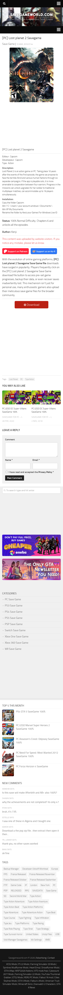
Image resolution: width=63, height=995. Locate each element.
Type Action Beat (11, 907)
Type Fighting (25, 918)
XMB (47, 939)
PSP (5, 890)
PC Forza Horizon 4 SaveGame (32, 766)
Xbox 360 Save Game (16, 642)
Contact (51, 958)
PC (22, 379)
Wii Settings (36, 939)
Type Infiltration (42, 918)
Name (9, 460)
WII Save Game (13, 649)
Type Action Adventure (14, 901)
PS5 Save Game (13, 618)
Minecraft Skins (25, 984)
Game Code (16, 885)
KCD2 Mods (11, 964)
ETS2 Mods (17, 977)
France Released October (15, 879)
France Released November (42, 874)
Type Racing (38, 923)
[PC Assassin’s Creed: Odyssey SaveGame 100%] (8, 743)
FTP (5, 885)
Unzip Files (47, 934)
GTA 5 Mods (23, 981)
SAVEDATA (37, 890)
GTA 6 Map (9, 970)
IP (26, 885)
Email (36, 460)
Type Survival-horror (13, 934)
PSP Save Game (14, 624)
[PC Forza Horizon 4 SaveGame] (8, 770)
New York (45, 885)
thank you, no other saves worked (20, 843)
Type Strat (28, 928)
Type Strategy (42, 928)
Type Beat (50, 912)
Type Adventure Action (32, 912)
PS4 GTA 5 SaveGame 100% (30, 711)
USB (57, 934)
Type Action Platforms (33, 907)
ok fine (5, 853)
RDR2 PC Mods (31, 977)
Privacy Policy (45, 472)
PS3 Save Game (13, 605)
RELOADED (16, 890)
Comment (10, 439)
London (33, 885)
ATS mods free (41, 970)
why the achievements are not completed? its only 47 (30, 802)
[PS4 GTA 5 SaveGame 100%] (8, 715)
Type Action (29, 379)
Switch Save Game (15, 630)
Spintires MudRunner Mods (15, 967)
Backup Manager (11, 868)
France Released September (43, 879)
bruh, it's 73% (9, 811)
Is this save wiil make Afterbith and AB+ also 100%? (29, 792)
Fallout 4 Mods (37, 981)
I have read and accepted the (31, 472)
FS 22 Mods (23, 964)
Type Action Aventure (38, 901)
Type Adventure (11, 912)
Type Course (9, 918)
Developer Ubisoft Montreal (35, 868)
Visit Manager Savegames (15, 939)
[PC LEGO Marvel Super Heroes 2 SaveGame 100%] (8, 729)
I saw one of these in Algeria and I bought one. (26, 821)
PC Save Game (13, 599)
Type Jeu (8, 923)
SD (5, 896)
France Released (18, 874)
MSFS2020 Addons (24, 970)
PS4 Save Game (13, 611)
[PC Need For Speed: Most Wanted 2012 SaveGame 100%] (8, 757)
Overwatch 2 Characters (44, 984)
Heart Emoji (35, 967)
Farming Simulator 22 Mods (27, 974)
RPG (27, 890)
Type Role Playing (12, 928)
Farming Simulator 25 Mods (43, 964)
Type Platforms (22, 923)
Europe (54, 868)
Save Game (51, 890)
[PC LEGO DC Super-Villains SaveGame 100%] (16, 397)
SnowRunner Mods (50, 967)
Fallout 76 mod (46, 977)
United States (32, 934)
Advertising (41, 958)
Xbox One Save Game (16, 636)
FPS (5, 874)
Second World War (18, 896)
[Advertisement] (31, 125)
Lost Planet (13, 379)
